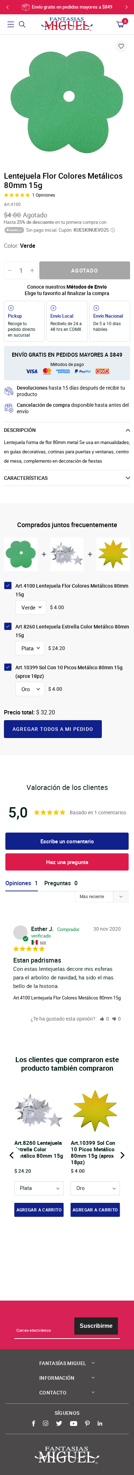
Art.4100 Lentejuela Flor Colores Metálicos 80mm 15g (67, 997)
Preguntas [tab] (57, 883)
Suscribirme (96, 1326)
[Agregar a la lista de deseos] (121, 46)
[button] (104, 1018)
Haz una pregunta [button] (67, 862)
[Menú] (11, 24)
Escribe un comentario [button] (67, 841)
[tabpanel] (67, 102)
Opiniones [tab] (18, 883)
